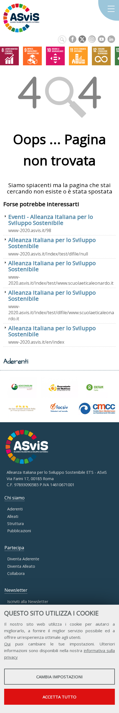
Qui (7, 644)
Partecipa (14, 548)
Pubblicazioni (19, 530)
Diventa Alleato (21, 566)
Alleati (12, 516)
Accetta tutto (59, 696)
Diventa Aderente (23, 558)
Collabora (16, 573)
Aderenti (15, 509)
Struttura (15, 523)
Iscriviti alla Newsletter (27, 601)
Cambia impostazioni (59, 676)
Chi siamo (14, 498)
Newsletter (15, 590)
